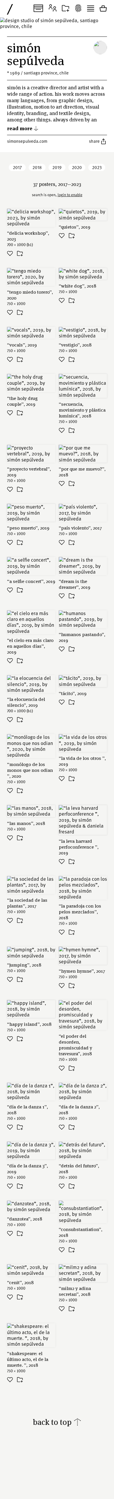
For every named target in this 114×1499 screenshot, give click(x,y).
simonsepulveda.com (27, 141)
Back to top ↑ (57, 1422)
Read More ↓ (23, 128)
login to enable (70, 195)
